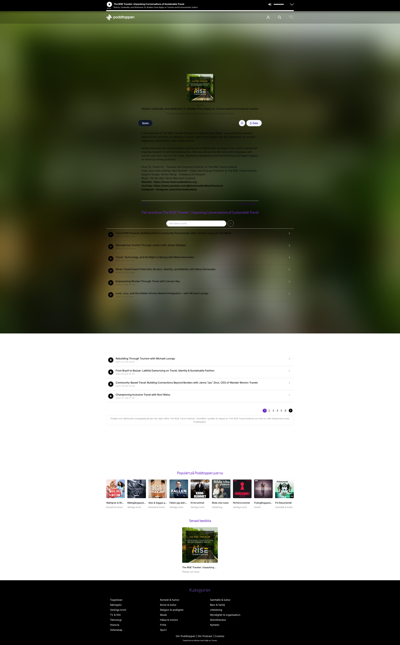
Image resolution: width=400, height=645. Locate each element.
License (189, 178)
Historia (114, 624)
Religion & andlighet (171, 609)
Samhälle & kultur (220, 599)
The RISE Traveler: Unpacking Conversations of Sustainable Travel (200, 113)
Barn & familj (217, 604)
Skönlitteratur (218, 619)
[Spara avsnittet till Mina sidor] (242, 123)
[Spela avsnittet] (111, 234)
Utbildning (216, 609)
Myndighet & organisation (225, 614)
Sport (163, 629)
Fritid (163, 624)
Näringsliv (116, 604)
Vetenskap (116, 629)
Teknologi (116, 619)
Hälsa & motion (169, 619)
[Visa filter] (231, 223)
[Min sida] (268, 17)
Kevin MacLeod (175, 178)
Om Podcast (205, 636)
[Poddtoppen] (120, 17)
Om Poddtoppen (185, 636)
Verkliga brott (118, 609)
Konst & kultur (168, 604)
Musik (163, 614)
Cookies (219, 636)
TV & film (115, 614)
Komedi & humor (169, 599)
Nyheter (214, 624)
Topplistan (116, 599)
